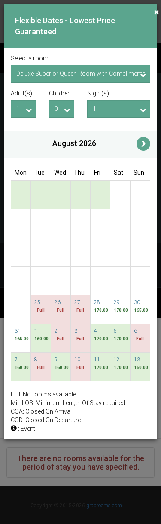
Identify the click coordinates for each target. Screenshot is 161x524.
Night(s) (98, 93)
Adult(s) (21, 93)
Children (60, 93)
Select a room (30, 58)
